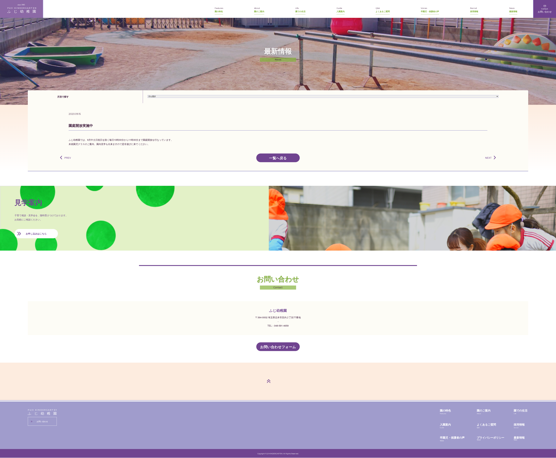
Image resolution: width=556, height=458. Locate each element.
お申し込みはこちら (36, 233)
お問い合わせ (42, 421)
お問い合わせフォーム (278, 346)
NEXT (488, 157)
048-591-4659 (281, 325)
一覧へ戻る (278, 157)
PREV (67, 157)
